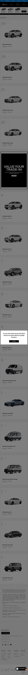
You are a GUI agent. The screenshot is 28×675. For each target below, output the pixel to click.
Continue (14, 341)
